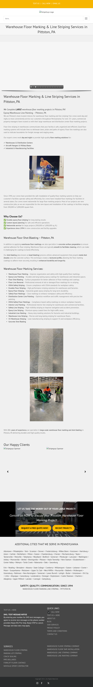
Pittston (43, 559)
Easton (36, 554)
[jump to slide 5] (43, 87)
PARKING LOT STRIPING (13, 653)
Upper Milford (18, 579)
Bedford (46, 557)
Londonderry (35, 576)
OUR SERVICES (53, 625)
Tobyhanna (27, 557)
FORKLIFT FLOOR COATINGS (15, 663)
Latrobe (29, 579)
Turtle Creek (28, 562)
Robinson (17, 573)
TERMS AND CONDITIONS (57, 631)
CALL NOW (46, 3)
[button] (7, 471)
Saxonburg (54, 562)
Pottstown (25, 570)
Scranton (33, 551)
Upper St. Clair (36, 570)
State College (39, 567)
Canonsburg (24, 576)
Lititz (7, 576)
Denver (41, 551)
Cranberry (49, 567)
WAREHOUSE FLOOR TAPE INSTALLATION (63, 649)
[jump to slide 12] (60, 87)
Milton (30, 554)
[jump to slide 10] (55, 87)
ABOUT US (51, 618)
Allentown (8, 551)
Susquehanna (15, 570)
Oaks (46, 562)
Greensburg (8, 573)
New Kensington (29, 573)
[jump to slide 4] (40, 87)
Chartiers (78, 576)
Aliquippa (14, 576)
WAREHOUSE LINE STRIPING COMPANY (62, 652)
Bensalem (20, 567)
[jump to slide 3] (38, 87)
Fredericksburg (51, 551)
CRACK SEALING (10, 656)
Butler (68, 573)
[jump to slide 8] (50, 87)
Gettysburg (46, 579)
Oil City (85, 573)
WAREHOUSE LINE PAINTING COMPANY (62, 656)
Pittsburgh (64, 557)
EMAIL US (56, 3)
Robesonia (38, 562)
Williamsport (59, 567)
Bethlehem (21, 554)
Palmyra (18, 562)
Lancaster (73, 557)
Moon (6, 570)
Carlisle (13, 554)
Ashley (6, 559)
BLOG (49, 621)
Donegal (45, 576)
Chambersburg (46, 554)
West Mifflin (48, 570)
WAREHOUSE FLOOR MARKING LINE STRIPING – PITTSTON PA (46, 589)
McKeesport (77, 570)
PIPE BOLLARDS (10, 659)
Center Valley (9, 562)
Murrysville (59, 570)
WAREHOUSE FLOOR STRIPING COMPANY (63, 646)
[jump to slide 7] (47, 87)
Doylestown (54, 576)
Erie (5, 567)
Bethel (24, 559)
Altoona (29, 567)
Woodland (37, 557)
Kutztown (74, 551)
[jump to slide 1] (33, 87)
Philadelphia (18, 551)
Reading (11, 567)
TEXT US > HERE (10, 610)
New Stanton (66, 559)
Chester (57, 554)
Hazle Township (53, 559)
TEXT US (36, 3)
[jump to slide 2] (35, 87)
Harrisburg (84, 551)
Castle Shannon (67, 576)
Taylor (77, 554)
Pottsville (18, 557)
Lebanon (76, 567)
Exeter (84, 567)
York (26, 551)
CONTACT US (52, 634)
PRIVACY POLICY (53, 628)
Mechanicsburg (68, 554)
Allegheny (7, 579)
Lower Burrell (52, 573)
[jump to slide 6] (45, 87)
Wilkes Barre (64, 551)
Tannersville (8, 557)
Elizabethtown (78, 559)
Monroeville (15, 559)
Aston (6, 554)
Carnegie (36, 579)
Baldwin (68, 570)
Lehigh (61, 573)
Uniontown (76, 573)
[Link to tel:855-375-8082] (49, 612)
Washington (83, 557)
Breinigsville (33, 559)
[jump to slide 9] (52, 87)
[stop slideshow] (62, 87)
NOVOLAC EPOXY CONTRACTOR (16, 666)
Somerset (54, 557)
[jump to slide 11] (57, 87)
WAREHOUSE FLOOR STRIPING (15, 650)
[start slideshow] (30, 87)
